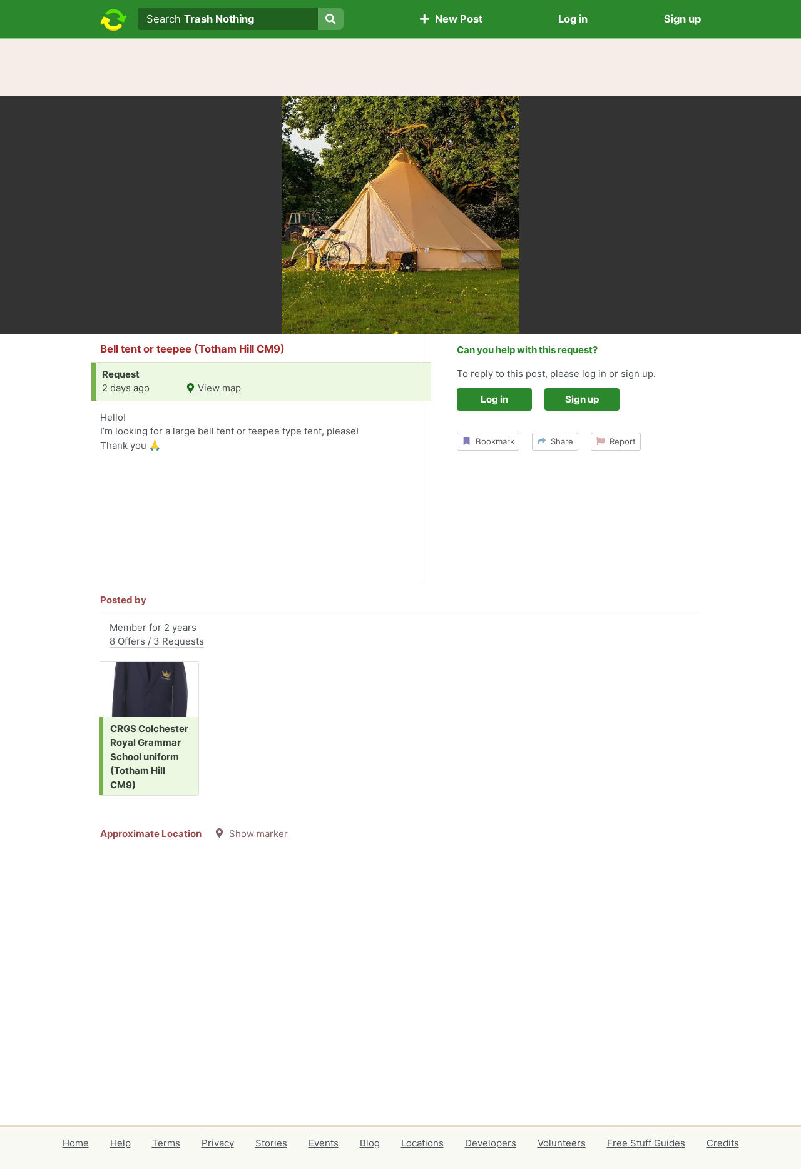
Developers (490, 1143)
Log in (573, 19)
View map (218, 388)
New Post (456, 19)
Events (324, 1143)
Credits (723, 1143)
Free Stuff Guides (646, 1143)
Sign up (682, 19)
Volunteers (562, 1143)
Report (620, 441)
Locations (422, 1143)
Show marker (258, 834)
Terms (166, 1143)
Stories (271, 1143)
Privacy (218, 1143)
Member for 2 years (157, 634)
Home (76, 1143)
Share (559, 441)
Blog (370, 1143)
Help (120, 1143)
